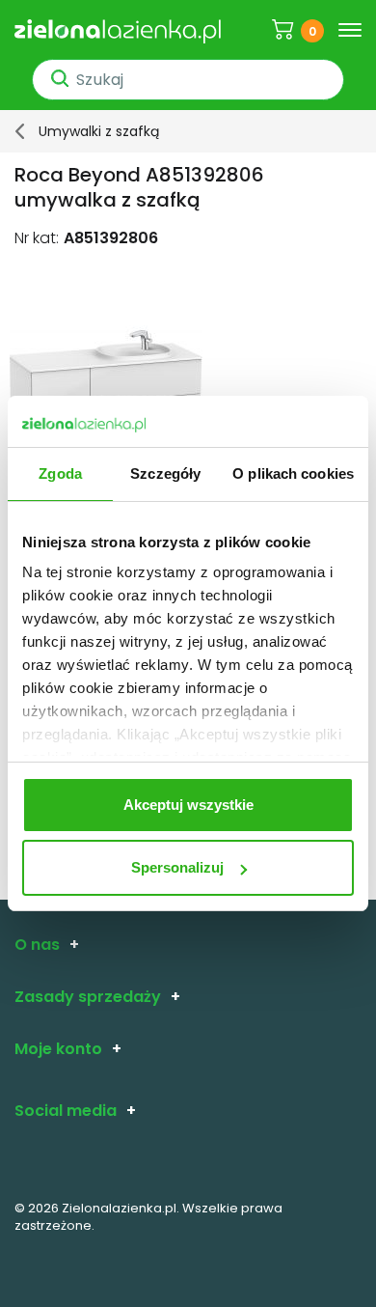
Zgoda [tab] (60, 473)
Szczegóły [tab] (165, 473)
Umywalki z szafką (99, 131)
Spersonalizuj (177, 867)
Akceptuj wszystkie (188, 804)
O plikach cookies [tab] (293, 473)
